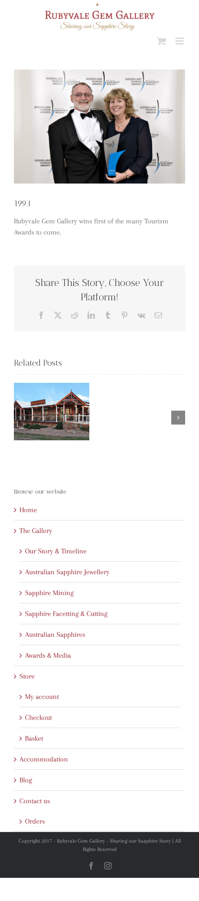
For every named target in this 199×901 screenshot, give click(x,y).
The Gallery (35, 531)
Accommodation (43, 759)
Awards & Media (48, 655)
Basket (34, 738)
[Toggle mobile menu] (180, 41)
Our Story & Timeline (56, 551)
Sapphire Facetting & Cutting (66, 613)
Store (27, 676)
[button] (21, 418)
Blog (25, 780)
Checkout (38, 717)
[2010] (51, 412)
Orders (35, 821)
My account (42, 696)
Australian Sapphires (55, 634)
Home (28, 510)
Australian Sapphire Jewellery (67, 572)
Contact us (34, 801)
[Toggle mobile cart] (161, 41)
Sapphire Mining (49, 593)
